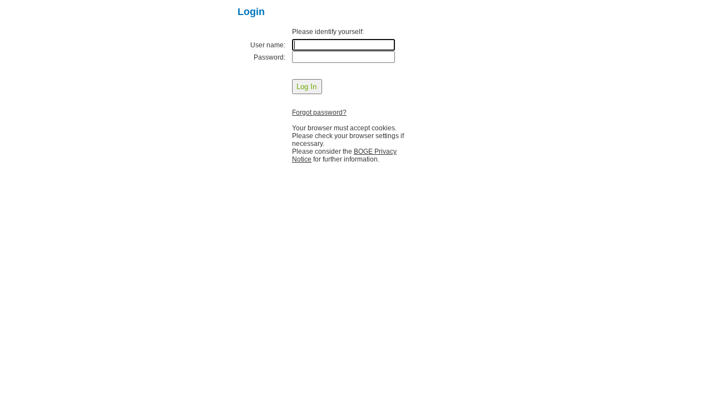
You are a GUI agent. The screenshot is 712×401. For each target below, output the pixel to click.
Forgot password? (319, 112)
